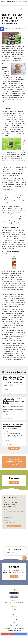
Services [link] (14, 609)
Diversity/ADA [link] (14, 617)
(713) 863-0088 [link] (8, 517)
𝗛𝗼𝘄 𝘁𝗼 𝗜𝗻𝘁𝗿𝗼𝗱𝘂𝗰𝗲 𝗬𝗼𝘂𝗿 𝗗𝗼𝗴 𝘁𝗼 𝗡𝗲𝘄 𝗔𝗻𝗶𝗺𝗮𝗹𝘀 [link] (14, 378)
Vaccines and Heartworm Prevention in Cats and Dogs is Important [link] (13, 427)
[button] (24, 558)
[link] (2, 29)
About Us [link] (14, 612)
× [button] (25, 548)
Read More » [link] (6, 389)
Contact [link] (14, 614)
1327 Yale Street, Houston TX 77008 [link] (13, 511)
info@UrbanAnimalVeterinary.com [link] (12, 522)
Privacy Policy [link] (14, 619)
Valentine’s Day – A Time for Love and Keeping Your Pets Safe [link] (14, 401)
